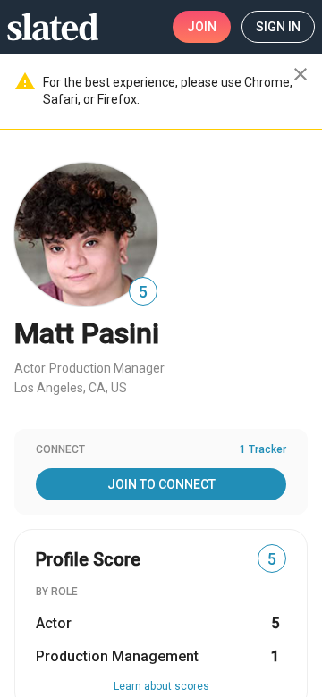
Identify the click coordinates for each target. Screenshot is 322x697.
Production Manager (107, 368)
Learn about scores (161, 686)
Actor (30, 368)
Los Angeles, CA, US (70, 388)
